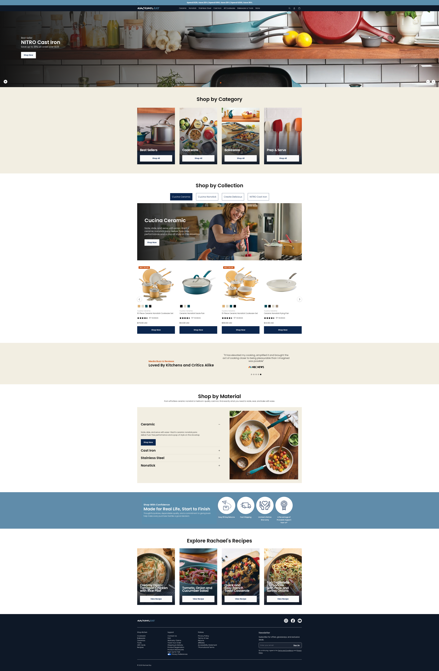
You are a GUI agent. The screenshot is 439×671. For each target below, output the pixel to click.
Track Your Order (174, 643)
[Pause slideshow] (5, 81)
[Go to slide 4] (223, 82)
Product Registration (176, 647)
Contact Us (172, 636)
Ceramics (141, 640)
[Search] (289, 8)
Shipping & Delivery (175, 645)
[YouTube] (300, 621)
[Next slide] (299, 2)
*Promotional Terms (206, 647)
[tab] (181, 196)
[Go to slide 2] (218, 82)
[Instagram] (286, 621)
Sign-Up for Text (174, 652)
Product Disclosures (176, 649)
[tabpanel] (219, 268)
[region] (219, 49)
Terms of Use (203, 638)
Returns (201, 640)
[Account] (294, 8)
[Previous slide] (138, 2)
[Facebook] (293, 621)
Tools (139, 643)
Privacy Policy (203, 636)
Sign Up (296, 645)
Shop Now (28, 55)
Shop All (156, 158)
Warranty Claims (174, 640)
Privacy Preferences (179, 654)
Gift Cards (141, 645)
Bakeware (141, 638)
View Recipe (156, 599)
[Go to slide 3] (220, 82)
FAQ (169, 638)
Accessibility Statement (207, 645)
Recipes (140, 647)
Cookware (141, 636)
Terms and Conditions (285, 650)
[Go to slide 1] (216, 82)
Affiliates (201, 643)
